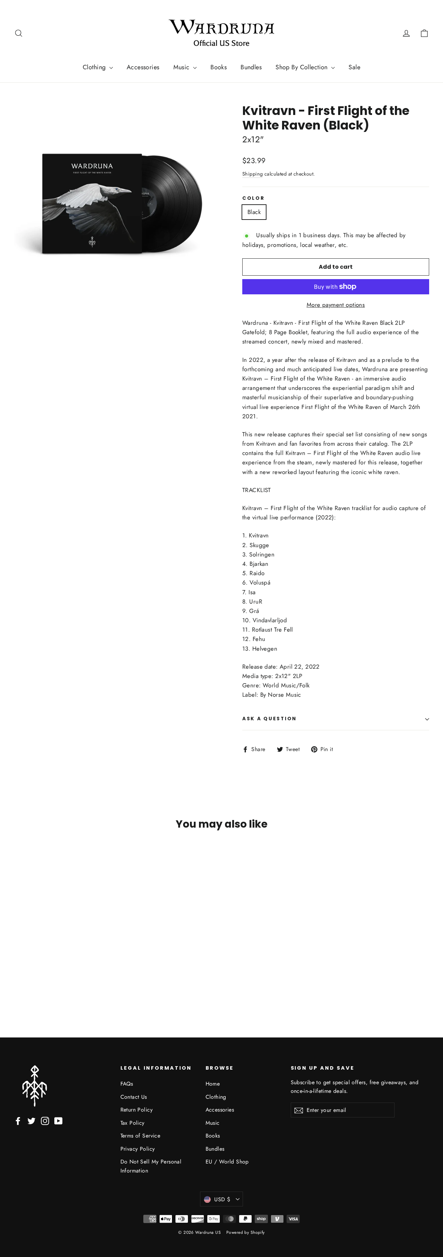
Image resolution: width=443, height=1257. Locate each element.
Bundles (251, 67)
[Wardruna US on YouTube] (58, 1120)
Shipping (252, 173)
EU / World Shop (227, 1162)
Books (218, 67)
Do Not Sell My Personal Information (151, 1166)
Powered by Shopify (245, 1232)
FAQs (126, 1084)
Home (213, 1084)
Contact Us (133, 1097)
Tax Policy (132, 1123)
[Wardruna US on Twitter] (31, 1120)
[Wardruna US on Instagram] (45, 1120)
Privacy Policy (137, 1149)
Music (182, 67)
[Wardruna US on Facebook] (18, 1120)
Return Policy (136, 1110)
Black (254, 212)
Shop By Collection (302, 67)
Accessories (143, 67)
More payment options (336, 305)
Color (253, 198)
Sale (354, 67)
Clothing (95, 67)
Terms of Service (140, 1136)
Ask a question (269, 718)
